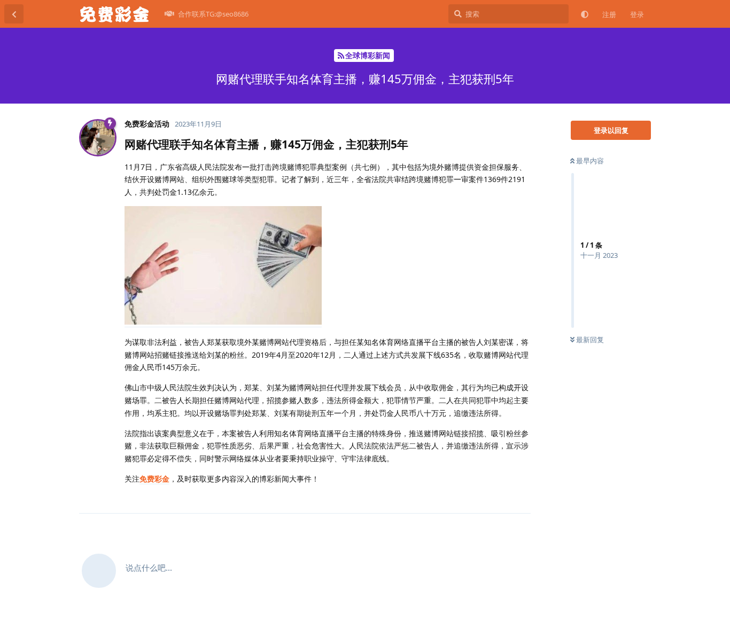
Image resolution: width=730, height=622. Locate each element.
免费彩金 (154, 479)
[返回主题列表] (14, 13)
